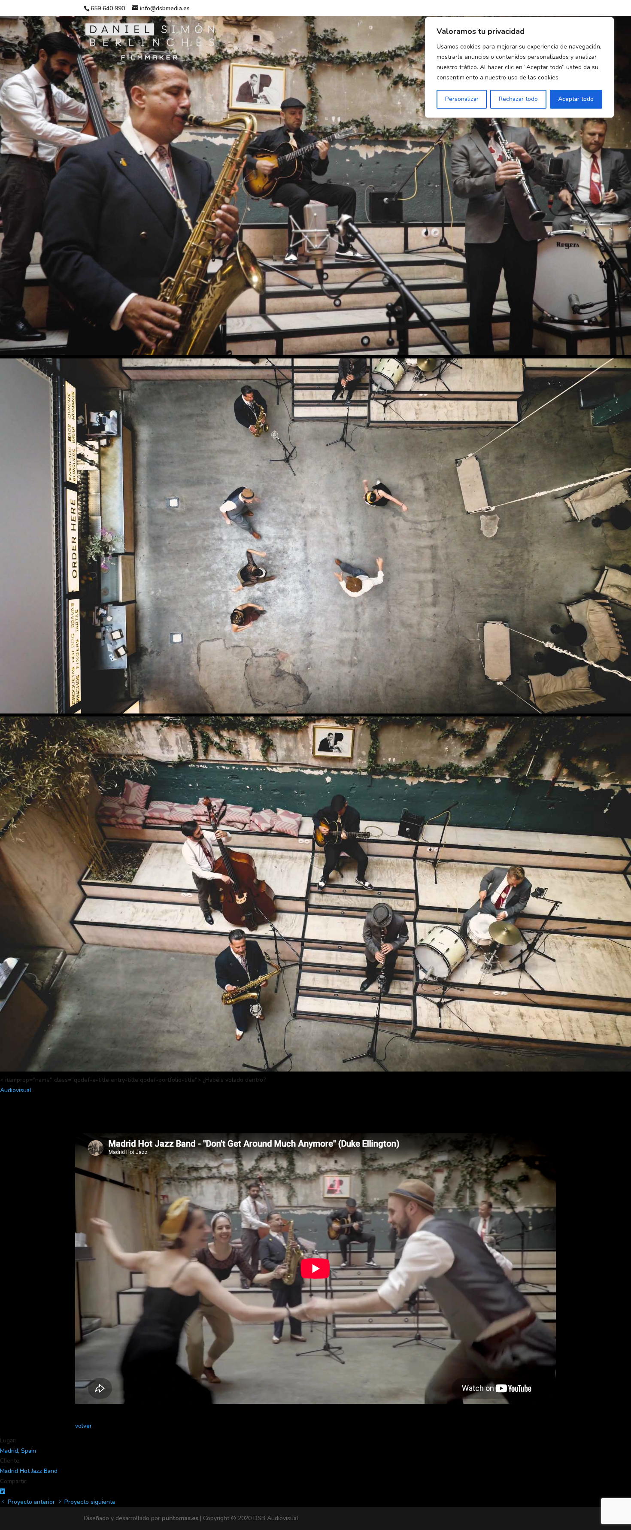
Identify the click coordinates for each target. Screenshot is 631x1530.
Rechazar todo (518, 99)
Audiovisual (15, 1090)
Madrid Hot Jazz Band (29, 1471)
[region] (519, 67)
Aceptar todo (576, 99)
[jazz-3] (315, 711)
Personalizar (462, 99)
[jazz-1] (315, 353)
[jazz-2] (315, 1070)
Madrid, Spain (18, 1451)
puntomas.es (180, 1518)
